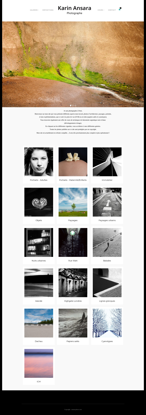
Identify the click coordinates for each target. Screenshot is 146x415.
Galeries (34, 10)
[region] (73, 64)
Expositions (48, 10)
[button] (70, 105)
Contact (112, 10)
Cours (100, 10)
